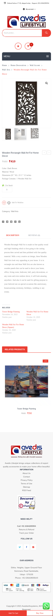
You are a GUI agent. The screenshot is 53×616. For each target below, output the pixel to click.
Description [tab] (12, 235)
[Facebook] (3, 222)
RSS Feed (26, 490)
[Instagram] (33, 547)
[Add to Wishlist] (26, 401)
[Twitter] (7, 222)
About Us (26, 473)
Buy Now (39, 613)
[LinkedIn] (19, 222)
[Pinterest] (11, 222)
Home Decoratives (18, 65)
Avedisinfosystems (30, 606)
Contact (26, 477)
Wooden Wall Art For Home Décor (44, 153)
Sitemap (26, 487)
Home (4, 65)
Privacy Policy (26, 480)
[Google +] (15, 222)
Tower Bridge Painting (11, 312)
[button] (46, 83)
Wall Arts (6, 70)
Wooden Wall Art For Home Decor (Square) (49, 153)
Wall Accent (35, 65)
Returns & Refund (26, 529)
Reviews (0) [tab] (34, 235)
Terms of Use (26, 483)
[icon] (18, 46)
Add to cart (13, 613)
